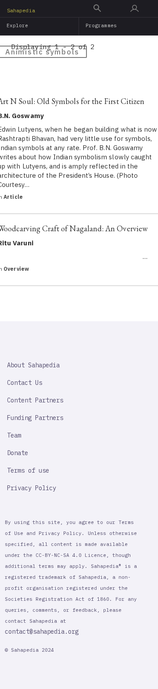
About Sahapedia (33, 365)
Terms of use (28, 470)
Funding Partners (35, 418)
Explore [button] (18, 25)
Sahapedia (21, 10)
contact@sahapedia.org (42, 631)
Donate (17, 453)
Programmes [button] (101, 25)
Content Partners (35, 400)
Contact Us (24, 383)
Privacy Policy (31, 488)
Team (14, 435)
